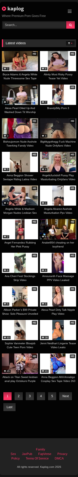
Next (65, 396)
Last (9, 407)
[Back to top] (66, 465)
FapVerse (44, 454)
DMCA (59, 458)
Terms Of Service (37, 458)
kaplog (15, 8)
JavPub (27, 454)
